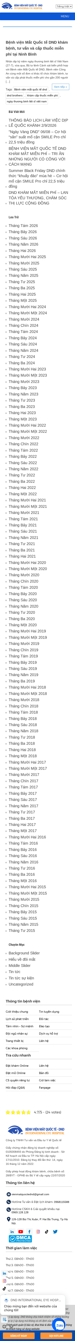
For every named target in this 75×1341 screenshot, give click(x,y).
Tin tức (14, 972)
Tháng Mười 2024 (24, 319)
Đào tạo (44, 1026)
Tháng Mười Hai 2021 (27, 500)
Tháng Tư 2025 (22, 282)
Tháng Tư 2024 (22, 356)
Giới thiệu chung (17, 1011)
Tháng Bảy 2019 (23, 662)
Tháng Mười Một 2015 (28, 893)
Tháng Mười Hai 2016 (27, 837)
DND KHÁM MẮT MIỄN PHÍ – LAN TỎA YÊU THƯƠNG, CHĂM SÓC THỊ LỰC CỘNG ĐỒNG (38, 197)
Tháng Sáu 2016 (23, 856)
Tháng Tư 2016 (22, 868)
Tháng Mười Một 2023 (28, 375)
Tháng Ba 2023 (22, 406)
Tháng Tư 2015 (22, 930)
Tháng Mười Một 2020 (28, 569)
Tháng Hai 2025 (22, 294)
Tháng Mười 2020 (24, 575)
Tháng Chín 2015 (23, 906)
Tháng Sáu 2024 (23, 344)
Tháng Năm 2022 (23, 469)
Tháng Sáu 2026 (23, 238)
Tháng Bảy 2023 (23, 388)
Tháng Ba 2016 (22, 874)
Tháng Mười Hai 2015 (27, 887)
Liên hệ (43, 1041)
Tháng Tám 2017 (23, 787)
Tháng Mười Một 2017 (28, 768)
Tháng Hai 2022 (22, 487)
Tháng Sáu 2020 (23, 600)
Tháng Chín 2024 (23, 325)
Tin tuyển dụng (49, 1011)
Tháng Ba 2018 (22, 743)
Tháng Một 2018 (23, 756)
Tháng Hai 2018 (22, 750)
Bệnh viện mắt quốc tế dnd (30, 89)
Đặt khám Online (17, 1065)
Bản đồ (44, 1073)
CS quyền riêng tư (18, 1080)
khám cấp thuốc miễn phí (42, 95)
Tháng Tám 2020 (23, 587)
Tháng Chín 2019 (23, 650)
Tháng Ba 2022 (22, 481)
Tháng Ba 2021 (22, 550)
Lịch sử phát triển (17, 1019)
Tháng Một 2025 (23, 300)
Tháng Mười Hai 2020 (27, 562)
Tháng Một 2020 (23, 625)
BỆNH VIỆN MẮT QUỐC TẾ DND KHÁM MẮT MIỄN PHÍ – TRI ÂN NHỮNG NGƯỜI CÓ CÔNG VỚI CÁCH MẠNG (37, 156)
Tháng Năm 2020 (23, 606)
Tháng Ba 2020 (22, 619)
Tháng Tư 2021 (22, 544)
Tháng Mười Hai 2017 (27, 762)
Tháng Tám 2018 (23, 712)
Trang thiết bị (14, 1041)
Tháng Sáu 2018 (23, 725)
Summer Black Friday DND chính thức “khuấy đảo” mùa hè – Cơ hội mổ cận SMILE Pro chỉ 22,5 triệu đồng (38, 178)
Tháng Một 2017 (23, 831)
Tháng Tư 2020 (22, 612)
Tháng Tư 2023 (22, 400)
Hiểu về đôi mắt (22, 959)
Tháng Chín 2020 (23, 581)
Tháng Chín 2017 (23, 781)
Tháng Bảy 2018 (23, 718)
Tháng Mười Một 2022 (28, 431)
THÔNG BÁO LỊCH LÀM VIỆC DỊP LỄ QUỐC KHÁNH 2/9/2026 (38, 123)
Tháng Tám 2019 (23, 656)
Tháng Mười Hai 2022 (27, 425)
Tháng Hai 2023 (22, 413)
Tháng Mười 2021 (24, 512)
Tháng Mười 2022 (24, 438)
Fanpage (44, 1087)
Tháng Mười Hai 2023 (27, 369)
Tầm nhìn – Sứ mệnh (19, 1026)
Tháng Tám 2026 (23, 226)
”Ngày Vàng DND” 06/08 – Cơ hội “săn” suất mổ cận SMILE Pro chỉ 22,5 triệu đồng (37, 137)
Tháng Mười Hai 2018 (27, 687)
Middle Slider (20, 965)
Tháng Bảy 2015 (23, 912)
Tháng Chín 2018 (23, 706)
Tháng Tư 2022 (22, 475)
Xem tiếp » (60, 86)
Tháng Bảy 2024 (23, 338)
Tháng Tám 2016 (23, 843)
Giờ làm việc (47, 1080)
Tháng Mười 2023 (24, 381)
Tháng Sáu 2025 (23, 269)
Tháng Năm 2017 (23, 806)
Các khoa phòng (17, 1048)
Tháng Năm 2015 (23, 924)
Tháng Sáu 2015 (23, 918)
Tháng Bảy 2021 (23, 525)
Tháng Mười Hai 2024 (27, 307)
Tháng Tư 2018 (22, 737)
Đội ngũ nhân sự (17, 1033)
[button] (65, 16)
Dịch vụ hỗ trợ (48, 1033)
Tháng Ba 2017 (22, 818)
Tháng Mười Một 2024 (28, 313)
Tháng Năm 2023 (23, 394)
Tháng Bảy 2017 (23, 793)
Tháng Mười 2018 (24, 700)
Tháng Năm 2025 (23, 275)
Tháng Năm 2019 (23, 675)
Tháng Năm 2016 (23, 862)
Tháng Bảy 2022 (23, 456)
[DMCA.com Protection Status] (20, 1238)
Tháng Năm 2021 (23, 537)
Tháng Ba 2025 (22, 288)
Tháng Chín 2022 (23, 444)
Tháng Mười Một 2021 (28, 506)
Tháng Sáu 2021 (23, 531)
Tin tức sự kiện (21, 978)
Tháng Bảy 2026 (23, 232)
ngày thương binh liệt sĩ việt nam (27, 101)
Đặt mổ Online (15, 1073)
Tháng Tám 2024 (23, 331)
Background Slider (24, 953)
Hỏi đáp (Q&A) (15, 1087)
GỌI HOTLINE (56, 1335)
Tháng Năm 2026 (23, 244)
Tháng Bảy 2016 (23, 849)
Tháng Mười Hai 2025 (27, 257)
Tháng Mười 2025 (24, 263)
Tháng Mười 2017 (24, 774)
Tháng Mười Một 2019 (28, 637)
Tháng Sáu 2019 (23, 668)
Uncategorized (21, 984)
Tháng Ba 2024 (22, 363)
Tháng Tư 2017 (22, 812)
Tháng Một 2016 (23, 881)
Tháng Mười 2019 (24, 643)
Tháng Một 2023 (23, 419)
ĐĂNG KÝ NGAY (18, 1335)
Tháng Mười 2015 (24, 899)
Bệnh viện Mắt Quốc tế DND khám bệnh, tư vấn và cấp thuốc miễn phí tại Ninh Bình (37, 48)
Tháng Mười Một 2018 (28, 693)
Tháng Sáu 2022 (23, 463)
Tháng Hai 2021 (22, 556)
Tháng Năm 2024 (23, 350)
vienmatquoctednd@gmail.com (30, 1194)
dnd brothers (14, 95)
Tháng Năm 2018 (23, 731)
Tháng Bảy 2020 (23, 594)
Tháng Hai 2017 (22, 824)
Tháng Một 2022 (23, 494)
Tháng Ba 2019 (22, 681)
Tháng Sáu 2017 (23, 799)
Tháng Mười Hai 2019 (27, 631)
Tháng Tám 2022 (23, 450)
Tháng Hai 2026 (22, 251)
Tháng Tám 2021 (23, 519)
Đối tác (44, 1019)
